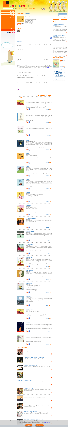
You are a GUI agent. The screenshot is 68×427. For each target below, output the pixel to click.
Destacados (12, 17)
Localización (30, 8)
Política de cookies (47, 422)
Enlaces (25, 8)
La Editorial (18, 8)
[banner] (59, 75)
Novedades (12, 15)
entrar (65, 17)
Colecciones (12, 13)
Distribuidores (12, 26)
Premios (13, 21)
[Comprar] (51, 38)
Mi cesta (13, 30)
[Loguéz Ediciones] (26, 3)
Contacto (35, 8)
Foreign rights (12, 28)
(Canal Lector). (46, 329)
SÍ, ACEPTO (29, 425)
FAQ (22, 8)
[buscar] (14, 8)
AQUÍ (64, 66)
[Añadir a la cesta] (29, 109)
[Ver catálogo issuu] (62, 61)
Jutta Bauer (27, 18)
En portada (12, 11)
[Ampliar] (27, 109)
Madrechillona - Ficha (23, 89)
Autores (13, 19)
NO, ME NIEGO (39, 425)
